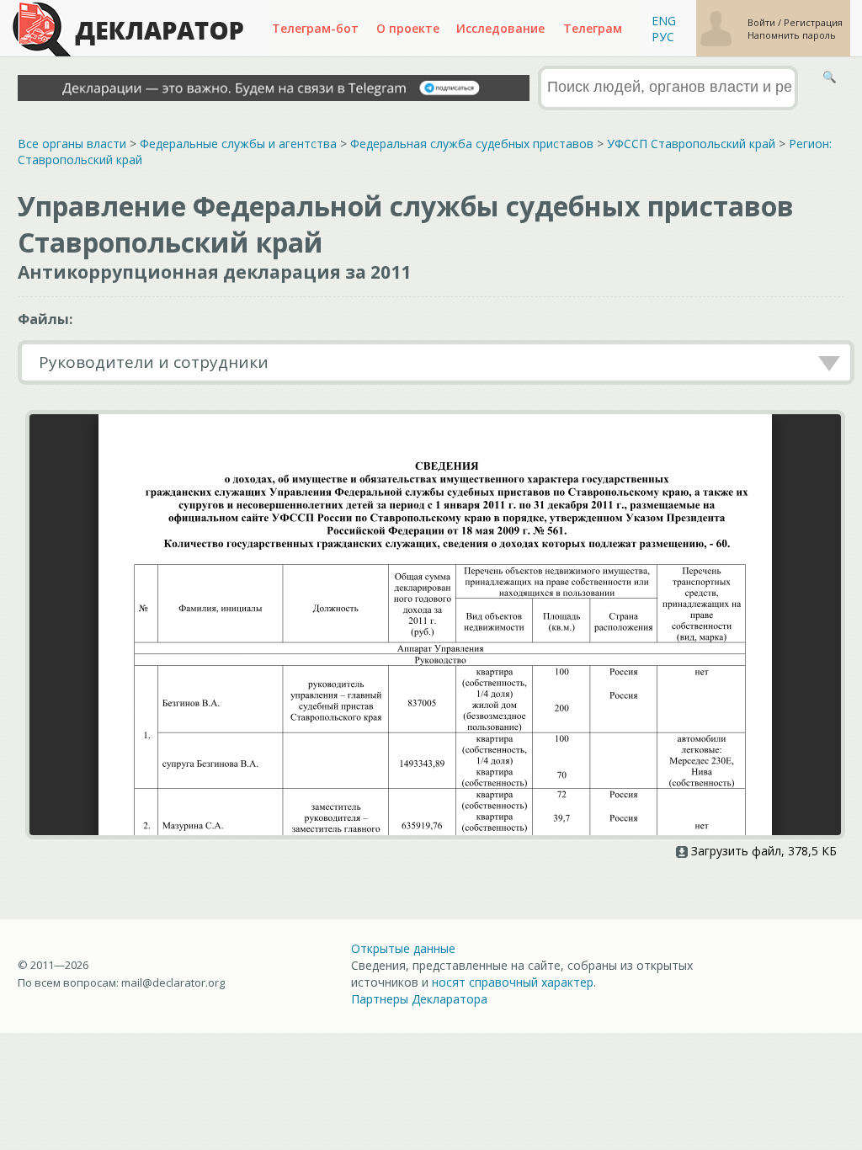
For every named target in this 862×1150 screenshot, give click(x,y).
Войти (763, 22)
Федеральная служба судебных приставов (471, 144)
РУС (663, 37)
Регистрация (813, 22)
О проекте (407, 28)
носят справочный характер (512, 982)
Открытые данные (403, 948)
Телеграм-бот (315, 28)
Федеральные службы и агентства (238, 144)
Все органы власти (72, 144)
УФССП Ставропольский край (691, 144)
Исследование (500, 28)
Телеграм (592, 28)
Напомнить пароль (792, 35)
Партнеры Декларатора (419, 999)
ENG (664, 21)
